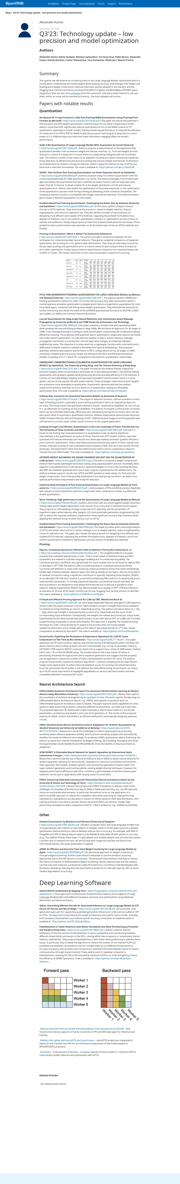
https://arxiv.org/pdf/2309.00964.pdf (65, 852)
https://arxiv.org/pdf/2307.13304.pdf (59, 148)
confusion (76, 93)
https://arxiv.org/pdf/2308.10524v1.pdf (60, 824)
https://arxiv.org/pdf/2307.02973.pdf (59, 236)
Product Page (69, 3)
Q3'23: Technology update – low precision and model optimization (47, 12)
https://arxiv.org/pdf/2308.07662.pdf (75, 206)
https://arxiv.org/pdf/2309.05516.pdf (73, 460)
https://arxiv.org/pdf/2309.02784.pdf (59, 502)
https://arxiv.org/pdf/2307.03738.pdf (97, 908)
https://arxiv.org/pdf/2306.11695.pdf (59, 602)
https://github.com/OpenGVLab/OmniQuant (104, 390)
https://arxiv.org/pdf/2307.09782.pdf (81, 120)
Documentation (87, 3)
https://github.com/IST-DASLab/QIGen (71, 921)
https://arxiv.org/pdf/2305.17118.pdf (105, 639)
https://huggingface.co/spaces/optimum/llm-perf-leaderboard (88, 892)
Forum (101, 3)
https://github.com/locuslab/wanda (120, 631)
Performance (125, 3)
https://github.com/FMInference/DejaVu (84, 594)
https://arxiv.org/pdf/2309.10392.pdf (98, 694)
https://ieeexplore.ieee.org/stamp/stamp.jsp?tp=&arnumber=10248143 (99, 755)
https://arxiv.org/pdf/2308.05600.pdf (59, 175)
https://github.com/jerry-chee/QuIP (117, 167)
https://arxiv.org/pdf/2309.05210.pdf (69, 488)
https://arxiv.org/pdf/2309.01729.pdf (59, 399)
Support (112, 3)
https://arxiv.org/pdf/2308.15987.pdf (83, 297)
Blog (8, 12)
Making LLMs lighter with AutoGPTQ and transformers (67, 1040)
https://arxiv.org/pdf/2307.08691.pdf (85, 929)
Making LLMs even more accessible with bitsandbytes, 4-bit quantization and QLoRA (82, 1028)
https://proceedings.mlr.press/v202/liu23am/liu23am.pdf (69, 553)
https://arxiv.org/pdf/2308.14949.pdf (59, 325)
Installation (53, 3)
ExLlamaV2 (45, 1051)
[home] (16, 4)
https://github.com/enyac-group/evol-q (114, 452)
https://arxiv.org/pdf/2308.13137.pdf (59, 368)
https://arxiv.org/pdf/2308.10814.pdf (104, 429)
